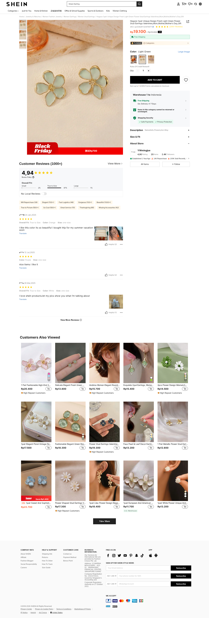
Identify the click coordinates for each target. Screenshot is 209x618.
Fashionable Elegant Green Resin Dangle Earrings (70, 444)
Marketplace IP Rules (82, 609)
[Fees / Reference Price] (147, 32)
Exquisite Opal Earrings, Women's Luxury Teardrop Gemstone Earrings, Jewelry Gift (138, 385)
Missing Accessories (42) (109, 207)
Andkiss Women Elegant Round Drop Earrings (104, 385)
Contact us (67, 554)
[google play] (156, 557)
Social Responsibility (29, 564)
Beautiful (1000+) (104, 202)
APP (150, 550)
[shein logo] (16, 4)
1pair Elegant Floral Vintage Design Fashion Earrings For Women (36, 444)
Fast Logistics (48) (66, 202)
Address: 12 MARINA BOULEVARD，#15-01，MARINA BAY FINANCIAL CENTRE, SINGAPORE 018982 (93, 567)
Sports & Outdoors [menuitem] (95, 11)
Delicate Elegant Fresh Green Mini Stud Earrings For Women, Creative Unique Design (70, 385)
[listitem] (36, 370)
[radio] (133, 59)
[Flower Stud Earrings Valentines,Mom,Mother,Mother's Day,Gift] (104, 422)
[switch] (44, 193)
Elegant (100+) (48, 202)
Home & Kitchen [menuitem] (41, 11)
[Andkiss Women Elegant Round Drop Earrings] (104, 363)
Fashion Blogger (27, 561)
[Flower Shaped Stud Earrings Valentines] (70, 481)
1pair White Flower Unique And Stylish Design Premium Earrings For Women (173, 503)
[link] (184, 4)
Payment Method (69, 557)
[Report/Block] (121, 244)
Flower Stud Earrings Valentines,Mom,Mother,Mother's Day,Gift (104, 444)
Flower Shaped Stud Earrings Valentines (70, 503)
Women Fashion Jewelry (52, 17)
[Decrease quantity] (138, 70)
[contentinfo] (148, 601)
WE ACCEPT (111, 596)
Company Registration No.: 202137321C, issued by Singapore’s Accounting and (93, 577)
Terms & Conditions (63, 609)
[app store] (151, 557)
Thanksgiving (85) (87, 207)
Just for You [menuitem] (26, 11)
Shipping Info (47, 554)
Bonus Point (68, 561)
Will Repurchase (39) (29, 202)
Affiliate (23, 557)
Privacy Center (26, 609)
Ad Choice (43, 613)
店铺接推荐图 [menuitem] (56, 11)
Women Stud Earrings (86, 17)
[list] (126, 555)
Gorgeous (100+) (85, 202)
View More (104, 521)
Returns (45, 557)
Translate (23, 233)
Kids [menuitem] (108, 11)
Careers (24, 568)
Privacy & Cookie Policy (44, 609)
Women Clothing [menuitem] (120, 11)
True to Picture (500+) (30, 207)
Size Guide (46, 568)
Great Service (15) (67, 207)
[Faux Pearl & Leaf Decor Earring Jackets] (138, 422)
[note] (33, 393)
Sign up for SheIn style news (120, 563)
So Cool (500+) (49, 207)
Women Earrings (70, 17)
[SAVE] (186, 80)
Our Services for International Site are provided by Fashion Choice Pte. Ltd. (93, 558)
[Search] (139, 4)
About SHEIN (26, 554)
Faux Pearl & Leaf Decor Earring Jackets (138, 444)
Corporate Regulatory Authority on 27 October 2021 (94, 584)
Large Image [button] (184, 52)
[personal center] (178, 4)
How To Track (47, 564)
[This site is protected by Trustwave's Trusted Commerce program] (108, 606)
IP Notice (24, 613)
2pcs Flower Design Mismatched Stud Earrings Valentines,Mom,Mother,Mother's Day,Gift (173, 385)
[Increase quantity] (148, 70)
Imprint (33, 613)
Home (21, 17)
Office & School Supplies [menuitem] (75, 11)
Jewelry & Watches (33, 17)
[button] (195, 4)
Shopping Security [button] (145, 118)
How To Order (47, 561)
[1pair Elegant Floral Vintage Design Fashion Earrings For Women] (36, 422)
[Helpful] (106, 244)
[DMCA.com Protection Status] (114, 606)
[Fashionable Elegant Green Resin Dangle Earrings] (70, 422)
